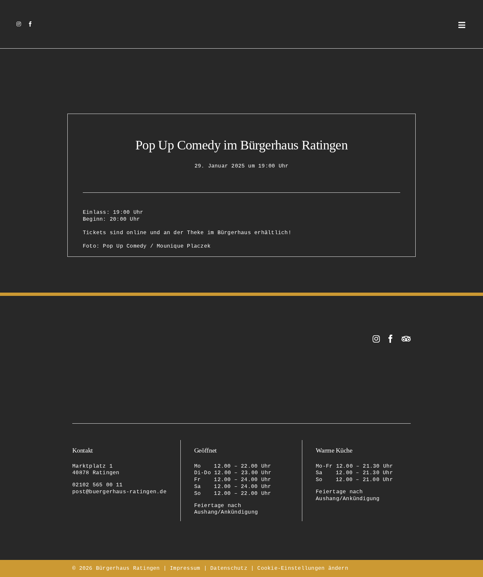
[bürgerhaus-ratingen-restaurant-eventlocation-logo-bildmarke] (241, 12)
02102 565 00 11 (97, 485)
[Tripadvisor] (406, 339)
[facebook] (30, 24)
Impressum (185, 568)
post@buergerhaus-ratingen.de (119, 492)
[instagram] (18, 24)
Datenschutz (228, 568)
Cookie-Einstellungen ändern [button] (302, 568)
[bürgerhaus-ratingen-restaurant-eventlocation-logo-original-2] (105, 337)
